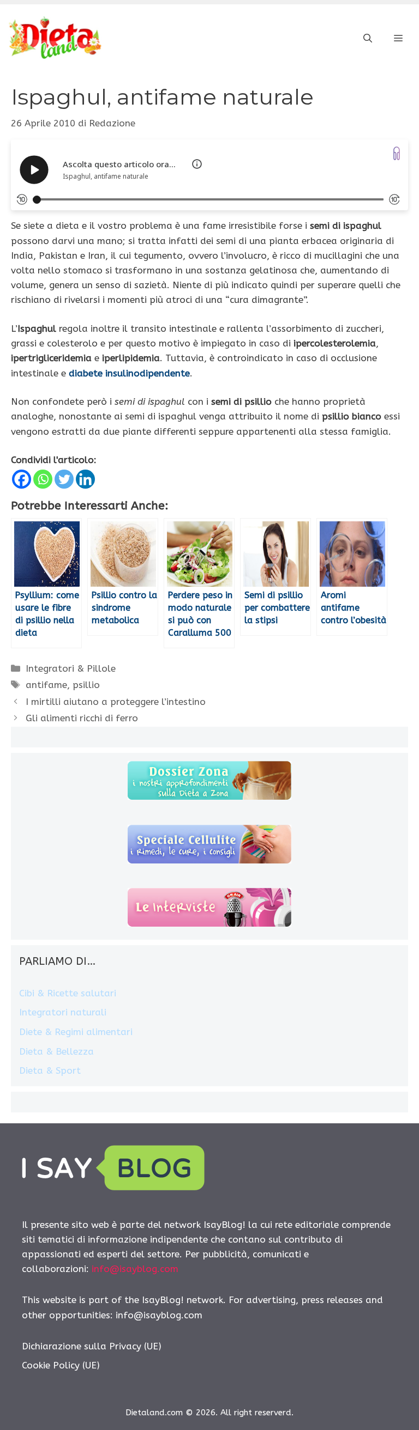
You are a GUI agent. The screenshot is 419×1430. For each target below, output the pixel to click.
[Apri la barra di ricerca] (367, 38)
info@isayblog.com (135, 1268)
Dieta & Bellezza (56, 1051)
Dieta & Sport (50, 1070)
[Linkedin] (85, 479)
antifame (46, 684)
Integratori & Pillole (71, 668)
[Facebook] (21, 479)
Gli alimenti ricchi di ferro (82, 718)
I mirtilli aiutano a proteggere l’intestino (116, 701)
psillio (86, 684)
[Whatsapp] (42, 479)
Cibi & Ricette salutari (67, 993)
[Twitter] (64, 479)
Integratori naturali (62, 1012)
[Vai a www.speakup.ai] (396, 153)
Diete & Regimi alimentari (76, 1031)
